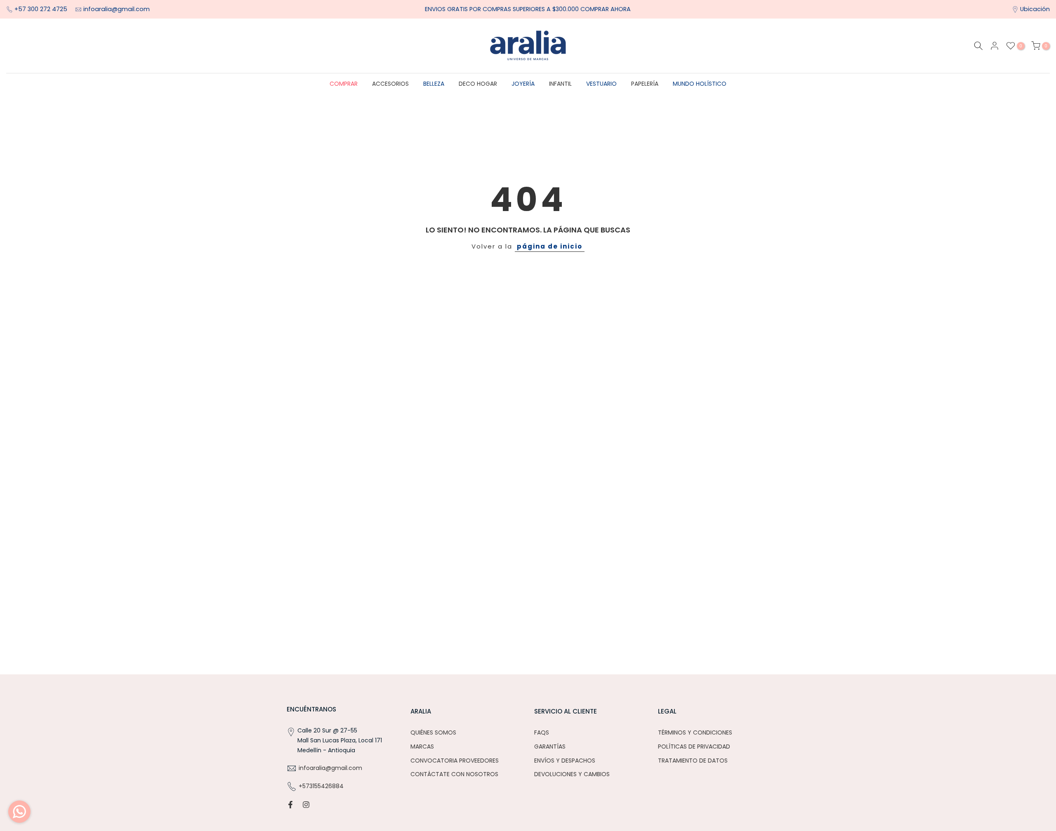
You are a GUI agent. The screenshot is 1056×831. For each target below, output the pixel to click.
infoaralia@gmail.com (116, 9)
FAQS (541, 732)
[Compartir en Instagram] (306, 805)
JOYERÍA (523, 84)
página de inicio (549, 246)
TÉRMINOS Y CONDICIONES (695, 732)
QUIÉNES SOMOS (433, 732)
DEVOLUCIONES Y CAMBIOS (572, 774)
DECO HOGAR (478, 84)
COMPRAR (344, 84)
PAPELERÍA (644, 84)
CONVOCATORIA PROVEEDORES (454, 760)
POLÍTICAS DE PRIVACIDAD (694, 746)
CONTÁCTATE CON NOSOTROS (454, 774)
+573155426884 (321, 786)
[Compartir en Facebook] (290, 805)
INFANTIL (560, 84)
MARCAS (422, 746)
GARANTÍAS (550, 746)
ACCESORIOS (390, 84)
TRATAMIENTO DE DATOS (693, 760)
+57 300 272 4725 (41, 9)
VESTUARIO (601, 84)
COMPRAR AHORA (605, 9)
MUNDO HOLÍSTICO (699, 84)
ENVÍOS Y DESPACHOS (564, 760)
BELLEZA (433, 84)
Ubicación (1035, 9)
